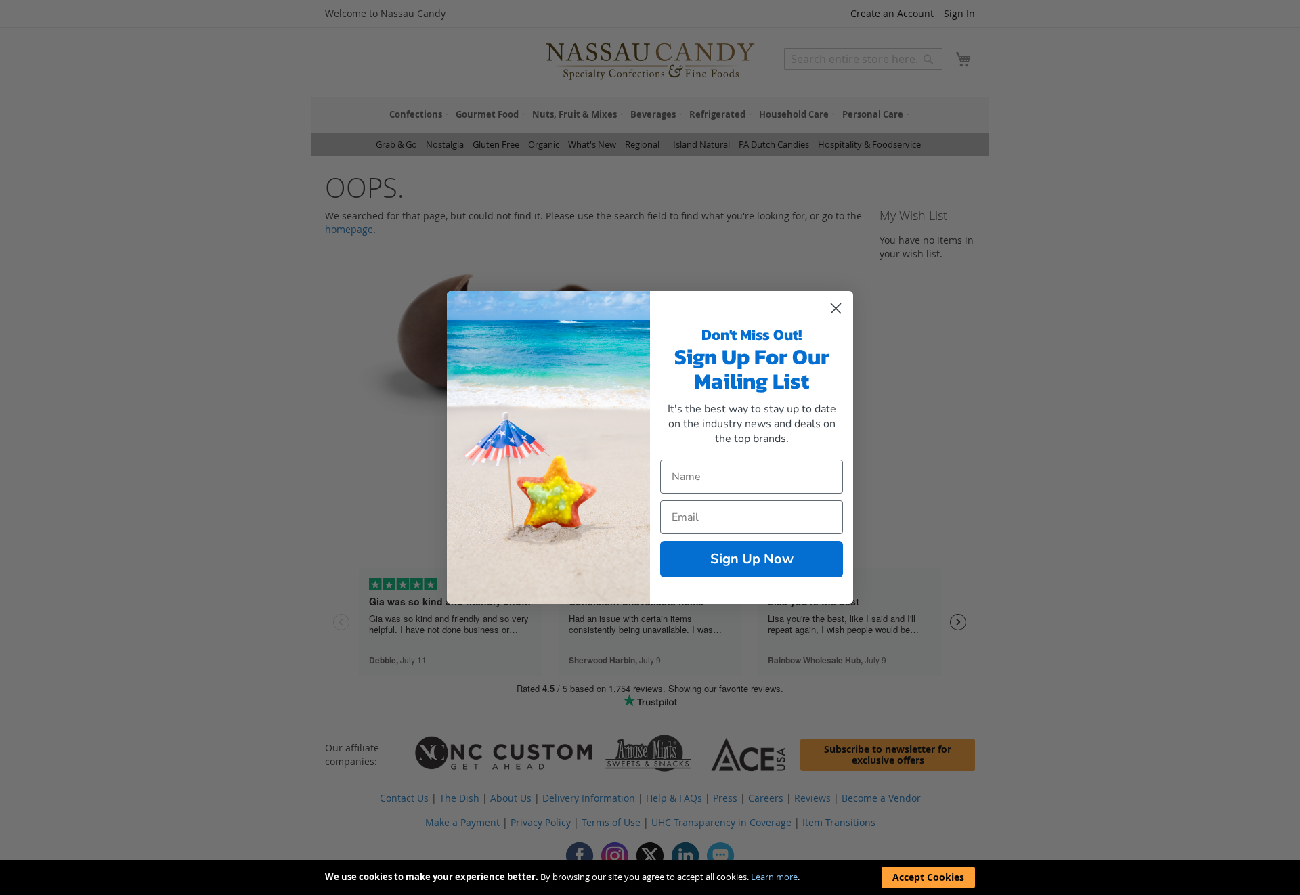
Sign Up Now (752, 559)
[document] (650, 877)
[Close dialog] (836, 308)
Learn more (774, 877)
